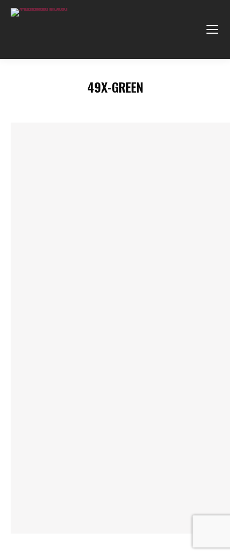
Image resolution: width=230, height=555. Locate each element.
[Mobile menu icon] (212, 29)
